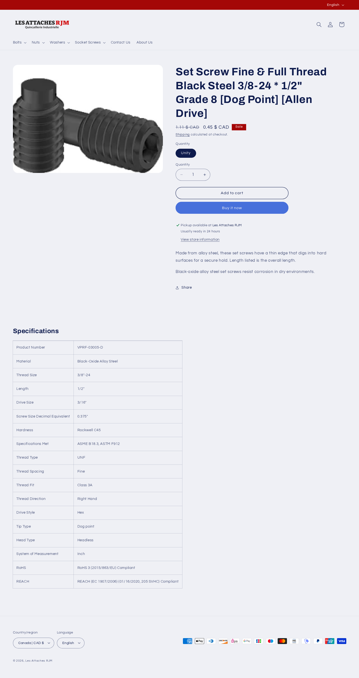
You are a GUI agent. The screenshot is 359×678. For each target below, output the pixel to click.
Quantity (183, 164)
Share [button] (186, 288)
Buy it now (232, 208)
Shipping (183, 134)
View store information (200, 239)
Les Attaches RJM (39, 660)
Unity (185, 153)
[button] (19, 42)
